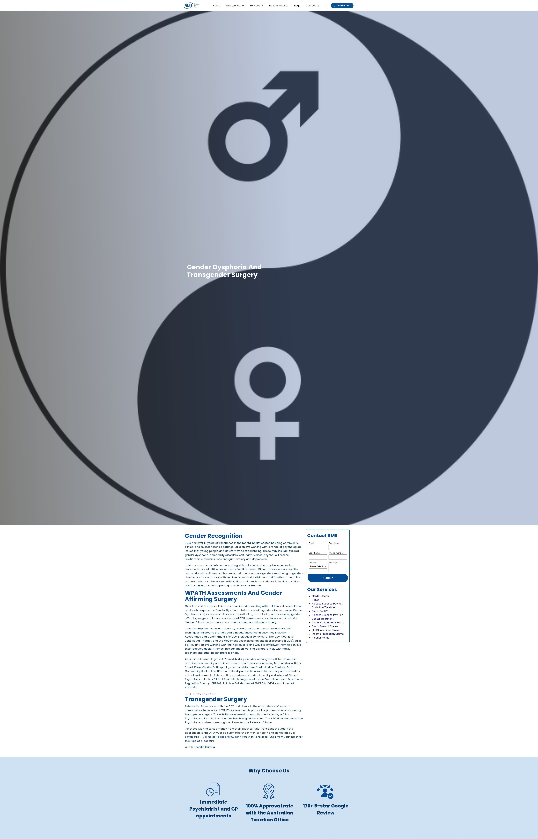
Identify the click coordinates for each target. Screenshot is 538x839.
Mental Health (320, 596)
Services (255, 5)
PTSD (315, 599)
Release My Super (227, 737)
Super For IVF (320, 611)
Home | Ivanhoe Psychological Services (200, 694)
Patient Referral (278, 5)
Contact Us (312, 5)
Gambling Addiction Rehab (328, 622)
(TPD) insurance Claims (326, 630)
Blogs (297, 5)
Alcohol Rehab (320, 637)
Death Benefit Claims (325, 626)
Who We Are (233, 5)
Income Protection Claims (328, 633)
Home (216, 5)
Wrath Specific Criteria (200, 747)
